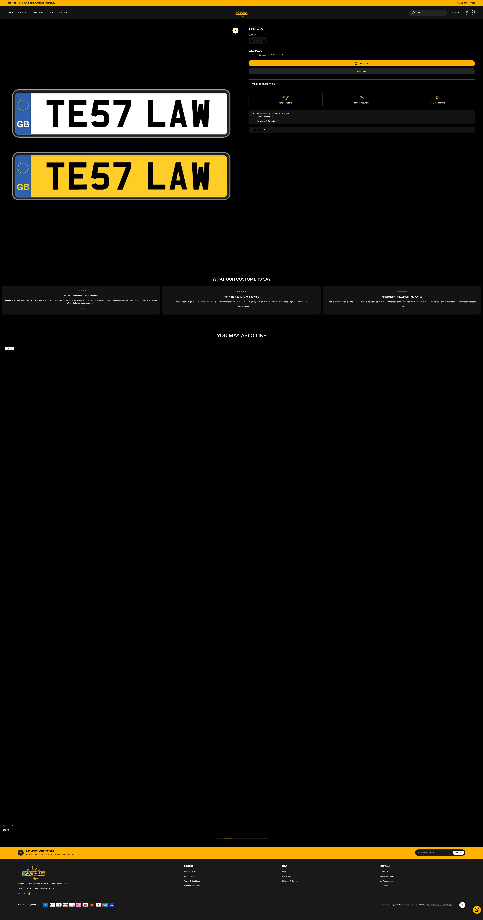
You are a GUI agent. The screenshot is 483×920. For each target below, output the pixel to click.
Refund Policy (190, 876)
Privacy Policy (190, 872)
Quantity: (252, 35)
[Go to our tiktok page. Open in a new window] (29, 893)
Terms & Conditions (192, 881)
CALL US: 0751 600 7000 (466, 3)
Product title (8, 825)
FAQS (284, 872)
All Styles (384, 886)
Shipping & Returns (290, 881)
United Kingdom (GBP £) (27, 905)
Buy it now (361, 71)
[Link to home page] (33, 871)
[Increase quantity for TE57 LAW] (263, 40)
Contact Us (286, 876)
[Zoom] (235, 31)
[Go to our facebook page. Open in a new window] (19, 893)
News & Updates (387, 876)
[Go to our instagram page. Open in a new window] (24, 893)
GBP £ (454, 13)
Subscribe (458, 852)
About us (384, 872)
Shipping (262, 55)
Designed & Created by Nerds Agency (440, 905)
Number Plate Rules (192, 886)
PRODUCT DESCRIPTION (263, 84)
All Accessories (386, 881)
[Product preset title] (241, 583)
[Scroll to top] (462, 905)
